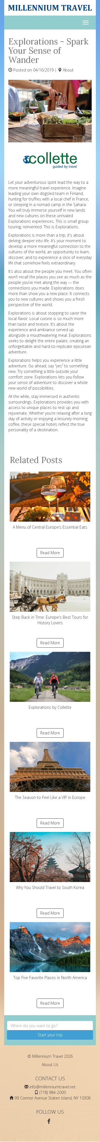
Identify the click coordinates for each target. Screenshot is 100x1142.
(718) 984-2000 (52, 1092)
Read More (50, 552)
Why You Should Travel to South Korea (50, 887)
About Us (50, 1064)
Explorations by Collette (50, 707)
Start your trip (50, 1034)
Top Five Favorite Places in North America (50, 977)
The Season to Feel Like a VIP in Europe (50, 797)
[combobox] (50, 1025)
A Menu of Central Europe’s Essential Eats (50, 527)
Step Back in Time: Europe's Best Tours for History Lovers (50, 620)
